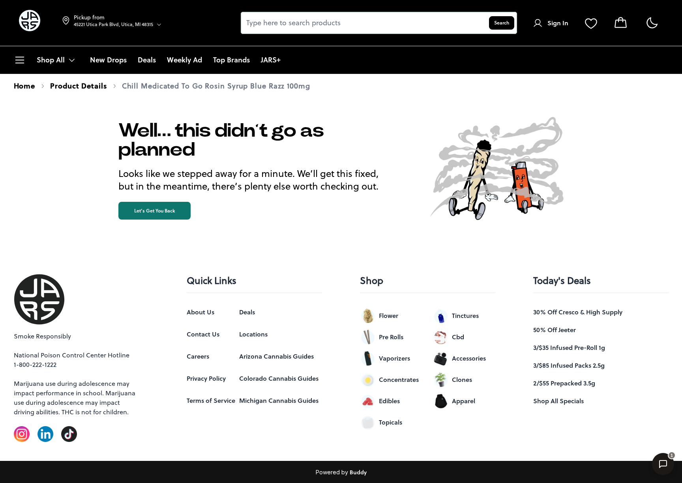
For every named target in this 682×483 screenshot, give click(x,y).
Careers (198, 356)
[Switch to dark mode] (651, 23)
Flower (388, 315)
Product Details (78, 86)
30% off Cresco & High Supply (577, 312)
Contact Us (203, 334)
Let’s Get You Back (154, 210)
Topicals (390, 422)
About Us (200, 312)
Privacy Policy (206, 378)
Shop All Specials (558, 401)
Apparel (463, 401)
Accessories (469, 358)
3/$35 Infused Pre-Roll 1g (569, 347)
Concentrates (399, 379)
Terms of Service (211, 400)
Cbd (458, 337)
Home (25, 86)
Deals (247, 312)
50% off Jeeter (554, 329)
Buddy (358, 472)
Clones (462, 379)
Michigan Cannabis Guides (279, 400)
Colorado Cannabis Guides (279, 378)
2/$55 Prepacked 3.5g (564, 383)
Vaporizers (394, 358)
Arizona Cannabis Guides (276, 356)
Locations (253, 334)
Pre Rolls (391, 337)
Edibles (389, 401)
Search (501, 22)
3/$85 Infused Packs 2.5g (569, 365)
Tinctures (465, 315)
